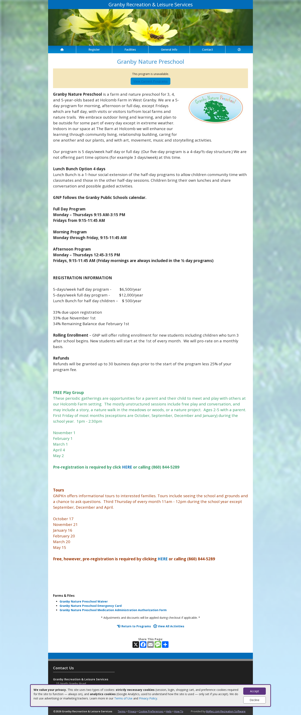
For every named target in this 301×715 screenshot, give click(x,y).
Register (94, 49)
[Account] (239, 49)
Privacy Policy (148, 698)
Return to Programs (136, 626)
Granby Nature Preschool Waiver (84, 601)
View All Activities (170, 626)
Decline (254, 700)
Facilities (130, 49)
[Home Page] (62, 49)
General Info (169, 49)
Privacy (132, 711)
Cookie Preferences (151, 711)
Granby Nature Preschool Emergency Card (91, 606)
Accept (254, 691)
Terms (122, 711)
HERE (127, 467)
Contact (207, 49)
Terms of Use (123, 698)
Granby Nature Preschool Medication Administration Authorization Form (113, 610)
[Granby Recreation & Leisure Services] (150, 27)
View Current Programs (150, 81)
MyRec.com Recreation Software (226, 711)
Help (169, 711)
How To (178, 711)
